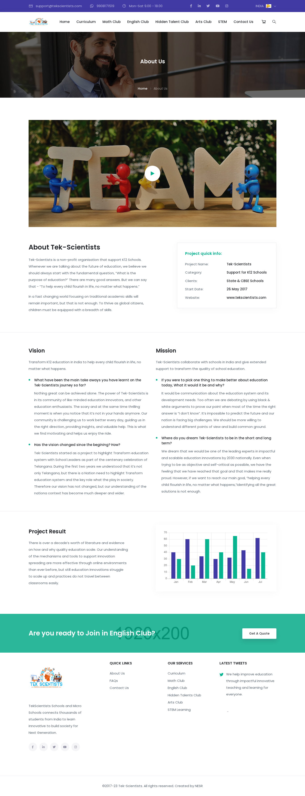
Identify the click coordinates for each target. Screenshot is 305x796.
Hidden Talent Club (172, 21)
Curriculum (86, 21)
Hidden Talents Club (184, 695)
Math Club (111, 21)
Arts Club (203, 21)
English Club (138, 21)
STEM (222, 21)
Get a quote (259, 633)
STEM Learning (179, 709)
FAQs (114, 680)
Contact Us (243, 21)
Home (65, 21)
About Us (117, 673)
